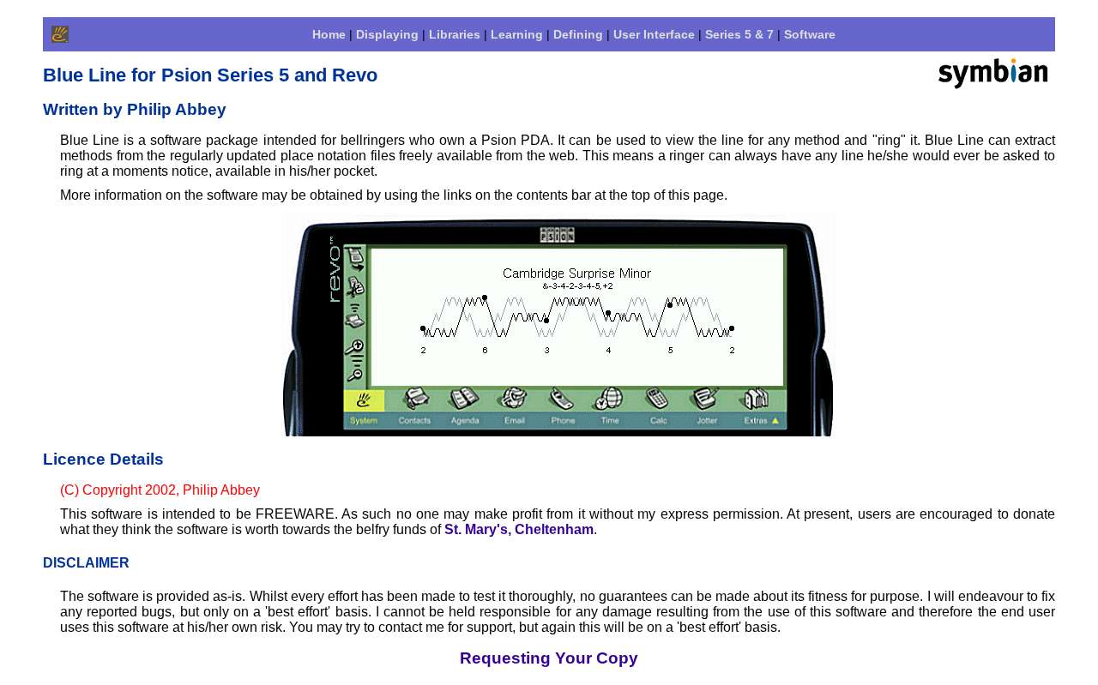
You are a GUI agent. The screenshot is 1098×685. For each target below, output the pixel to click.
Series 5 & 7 (739, 34)
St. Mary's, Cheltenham (519, 529)
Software (810, 34)
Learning (517, 34)
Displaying (387, 34)
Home (329, 34)
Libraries (454, 34)
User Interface (654, 34)
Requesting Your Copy (549, 658)
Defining (578, 34)
